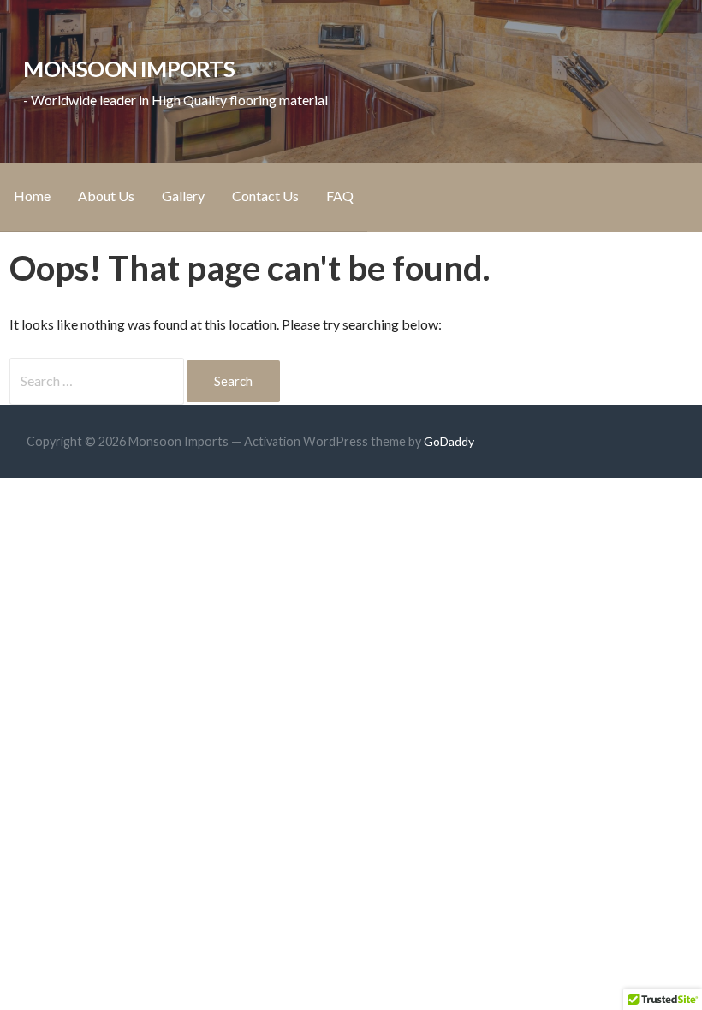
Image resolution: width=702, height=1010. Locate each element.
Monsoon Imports (128, 68)
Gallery (183, 195)
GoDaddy (449, 441)
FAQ (340, 195)
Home (32, 195)
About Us (106, 195)
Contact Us (265, 195)
